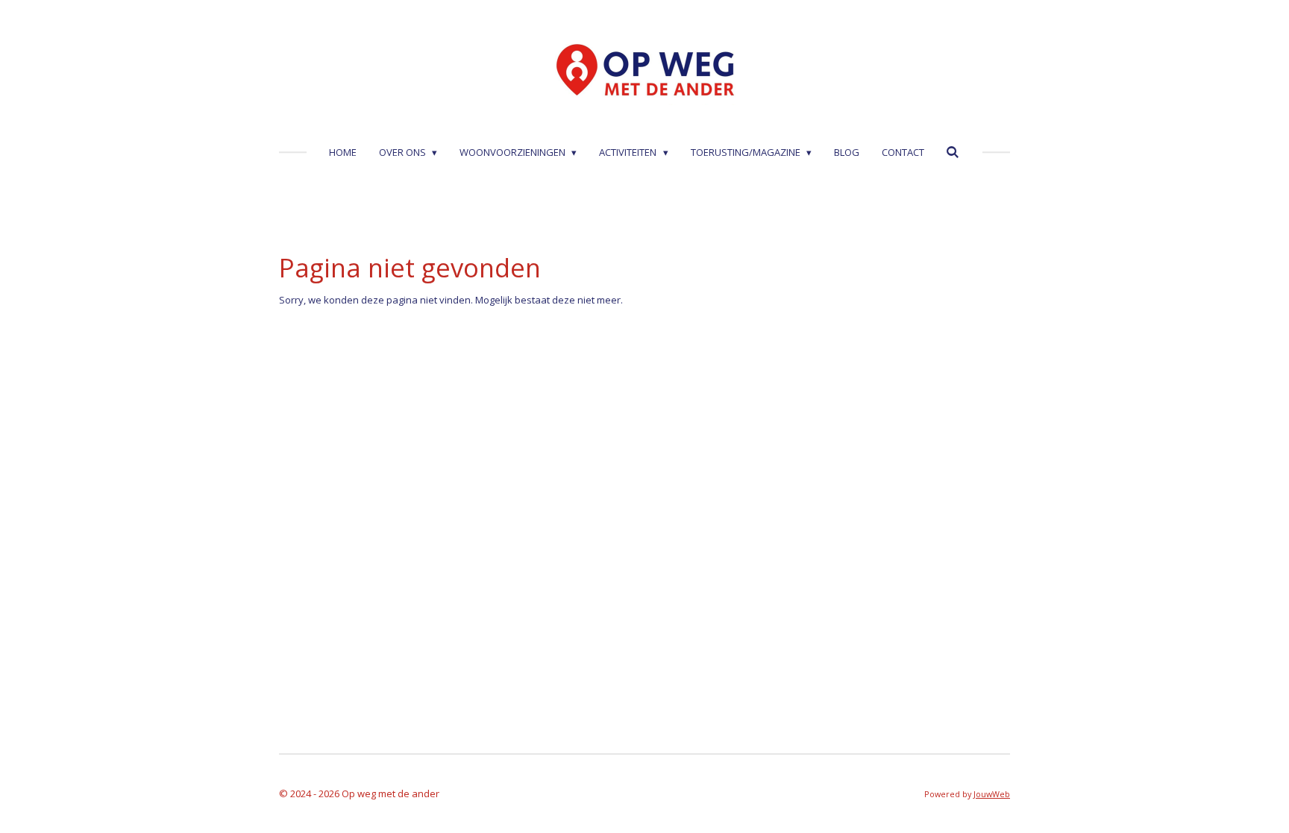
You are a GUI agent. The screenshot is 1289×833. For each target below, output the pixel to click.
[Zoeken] (953, 152)
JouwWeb (991, 793)
